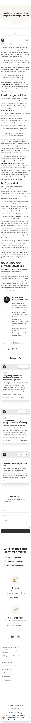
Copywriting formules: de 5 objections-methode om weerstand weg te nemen (13, 378)
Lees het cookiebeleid (12, 720)
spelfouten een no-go (8, 163)
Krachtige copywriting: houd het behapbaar (15, 464)
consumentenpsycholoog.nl (20, 299)
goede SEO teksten (10, 269)
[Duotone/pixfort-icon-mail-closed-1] (18, 636)
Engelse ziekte (16, 191)
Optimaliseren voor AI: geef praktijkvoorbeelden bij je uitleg (15, 421)
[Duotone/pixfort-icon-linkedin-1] (12, 636)
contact (18, 288)
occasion (22, 141)
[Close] (28, 717)
